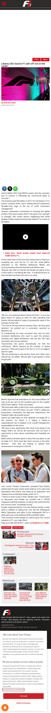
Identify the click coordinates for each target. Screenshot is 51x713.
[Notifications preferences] (5, 707)
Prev (36, 59)
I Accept (23, 696)
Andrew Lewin (10, 103)
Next (45, 59)
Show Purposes (23, 703)
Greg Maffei (6, 527)
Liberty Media (18, 527)
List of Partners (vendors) (13, 690)
